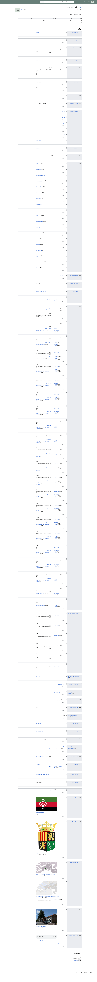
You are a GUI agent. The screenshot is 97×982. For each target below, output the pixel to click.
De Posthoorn (39, 204)
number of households (73, 613)
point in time (56, 310)
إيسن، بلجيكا (62, 122)
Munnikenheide (39, 221)
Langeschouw (39, 210)
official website (75, 291)
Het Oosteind (39, 186)
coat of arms (75, 723)
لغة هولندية (49, 299)
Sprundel (38, 267)
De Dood (38, 244)
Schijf (37, 256)
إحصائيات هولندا (48, 308)
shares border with (74, 111)
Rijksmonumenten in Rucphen (42, 155)
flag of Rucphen (39, 731)
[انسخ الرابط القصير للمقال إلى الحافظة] (81, 7)
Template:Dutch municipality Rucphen (44, 790)
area (77, 699)
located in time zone (73, 684)
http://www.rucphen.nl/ (41, 291)
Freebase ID (75, 148)
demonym (76, 739)
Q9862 (37, 32)
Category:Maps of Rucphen (42, 756)
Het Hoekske (39, 250)
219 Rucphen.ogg (39, 940)
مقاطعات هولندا (48, 748)
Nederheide (38, 198)
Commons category (73, 40)
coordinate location (74, 103)
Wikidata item (75, 32)
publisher (55, 328)
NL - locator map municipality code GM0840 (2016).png (47, 896)
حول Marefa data (83, 974)
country (76, 95)
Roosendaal (38, 140)
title (54, 315)
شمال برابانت (62, 746)
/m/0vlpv (38, 148)
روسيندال (63, 134)
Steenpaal (38, 192)
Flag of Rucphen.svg (40, 812)
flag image (75, 797)
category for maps (74, 756)
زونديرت (63, 128)
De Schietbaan (39, 181)
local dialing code (74, 707)
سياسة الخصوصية (90, 974)
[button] (92, 2)
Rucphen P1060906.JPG (41, 926)
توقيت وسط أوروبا (61, 684)
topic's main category (73, 275)
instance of (75, 47)
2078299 (38, 676)
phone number (75, 782)
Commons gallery (74, 283)
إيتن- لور (63, 117)
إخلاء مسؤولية (76, 974)
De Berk (37, 163)
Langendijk (38, 233)
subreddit (76, 764)
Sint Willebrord (39, 262)
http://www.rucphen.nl (41, 297)
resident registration (40, 330)
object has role (57, 748)
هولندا (64, 95)
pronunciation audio (73, 935)
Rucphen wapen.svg (40, 853)
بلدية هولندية (62, 47)
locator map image (74, 862)
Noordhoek (38, 169)
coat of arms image (74, 821)
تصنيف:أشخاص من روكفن (59, 692)
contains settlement (73, 163)
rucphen (38, 764)
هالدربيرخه (63, 111)
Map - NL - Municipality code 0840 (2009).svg (45, 874)
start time (56, 49)
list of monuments (74, 155)
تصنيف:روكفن (62, 275)
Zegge (37, 238)
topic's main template (73, 790)
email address (75, 774)
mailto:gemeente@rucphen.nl (42, 774)
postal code (75, 82)
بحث (42, 1)
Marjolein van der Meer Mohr (42, 67)
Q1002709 (38, 723)
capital (76, 60)
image (76, 909)
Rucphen (38, 60)
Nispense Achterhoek (40, 175)
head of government (73, 67)
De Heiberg (38, 215)
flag (77, 731)
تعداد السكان (48, 369)
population (75, 306)
